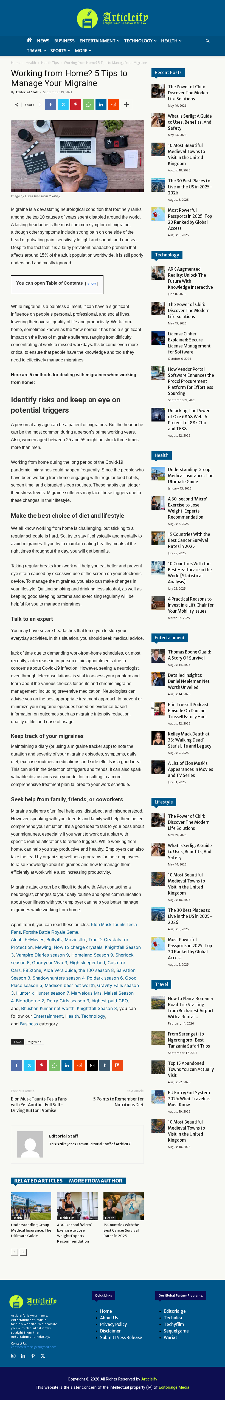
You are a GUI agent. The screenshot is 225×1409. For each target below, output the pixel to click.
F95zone (32, 970)
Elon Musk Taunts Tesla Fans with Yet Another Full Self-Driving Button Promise (39, 1104)
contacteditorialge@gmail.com (33, 1347)
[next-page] (23, 1252)
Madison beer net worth (70, 985)
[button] (207, 41)
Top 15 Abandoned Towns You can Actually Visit (191, 1069)
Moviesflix (75, 939)
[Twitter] (63, 104)
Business (64, 40)
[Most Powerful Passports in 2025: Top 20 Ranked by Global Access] (158, 214)
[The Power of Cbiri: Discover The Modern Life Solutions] (158, 91)
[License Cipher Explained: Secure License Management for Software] (158, 338)
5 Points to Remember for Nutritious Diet (118, 1101)
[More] (126, 104)
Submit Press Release (121, 1337)
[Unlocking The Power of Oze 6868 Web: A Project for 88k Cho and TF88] (158, 414)
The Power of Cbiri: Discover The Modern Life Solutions (189, 92)
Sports (58, 50)
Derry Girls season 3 (68, 1000)
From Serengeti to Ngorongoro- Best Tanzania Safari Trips (189, 1040)
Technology (138, 40)
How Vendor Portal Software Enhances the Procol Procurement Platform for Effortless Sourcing (191, 381)
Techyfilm (174, 1324)
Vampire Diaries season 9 (42, 955)
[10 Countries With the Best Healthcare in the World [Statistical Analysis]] (158, 568)
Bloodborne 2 (30, 1000)
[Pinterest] (75, 104)
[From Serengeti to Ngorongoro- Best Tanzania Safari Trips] (158, 1038)
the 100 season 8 (96, 970)
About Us (109, 1317)
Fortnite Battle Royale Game (50, 932)
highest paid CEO (110, 1000)
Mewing (43, 947)
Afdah (16, 939)
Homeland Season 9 (92, 955)
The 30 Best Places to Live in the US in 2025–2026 (190, 187)
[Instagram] (13, 1356)
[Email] (92, 1065)
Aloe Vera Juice (60, 970)
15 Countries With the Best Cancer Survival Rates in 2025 (121, 1230)
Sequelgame (176, 1331)
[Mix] (117, 1065)
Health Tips (50, 62)
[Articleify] (33, 1302)
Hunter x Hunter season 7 (42, 993)
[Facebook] (50, 104)
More (81, 50)
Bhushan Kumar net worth (47, 1008)
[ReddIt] (113, 104)
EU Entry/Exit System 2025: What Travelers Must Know (189, 1098)
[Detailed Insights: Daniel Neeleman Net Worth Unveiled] (158, 679)
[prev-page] (14, 1252)
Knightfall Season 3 (97, 1008)
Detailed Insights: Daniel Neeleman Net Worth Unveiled (189, 681)
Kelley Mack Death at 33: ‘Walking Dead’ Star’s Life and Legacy (189, 740)
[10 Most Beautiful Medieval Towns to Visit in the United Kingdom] (158, 149)
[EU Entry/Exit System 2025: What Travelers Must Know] (158, 1097)
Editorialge (175, 1311)
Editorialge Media (174, 1387)
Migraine (34, 1042)
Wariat (170, 1337)
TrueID (95, 939)
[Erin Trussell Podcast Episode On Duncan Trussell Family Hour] (158, 708)
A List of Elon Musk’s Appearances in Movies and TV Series (190, 769)
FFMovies (34, 939)
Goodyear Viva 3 (49, 962)
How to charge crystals (78, 947)
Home (16, 62)
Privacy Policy (113, 1324)
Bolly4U (54, 939)
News (43, 40)
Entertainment (98, 40)
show (92, 283)
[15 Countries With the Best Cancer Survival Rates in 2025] (123, 1206)
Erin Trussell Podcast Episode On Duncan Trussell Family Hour (188, 710)
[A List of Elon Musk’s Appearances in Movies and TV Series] (158, 767)
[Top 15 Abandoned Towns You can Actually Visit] (158, 1067)
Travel (34, 50)
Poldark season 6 (105, 978)
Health (169, 40)
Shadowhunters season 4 (59, 978)
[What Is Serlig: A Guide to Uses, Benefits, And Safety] (158, 120)
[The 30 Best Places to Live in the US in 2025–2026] (158, 185)
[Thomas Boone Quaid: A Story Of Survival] (158, 656)
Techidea (173, 1317)
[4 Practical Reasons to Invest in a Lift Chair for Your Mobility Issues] (158, 603)
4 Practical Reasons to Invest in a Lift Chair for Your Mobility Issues (191, 605)
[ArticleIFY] (112, 18)
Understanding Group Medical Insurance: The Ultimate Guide (31, 1230)
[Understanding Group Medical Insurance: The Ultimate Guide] (31, 1206)
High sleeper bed (87, 962)
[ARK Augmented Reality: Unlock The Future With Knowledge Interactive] (158, 273)
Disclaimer (110, 1331)
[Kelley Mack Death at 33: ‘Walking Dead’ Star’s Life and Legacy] (158, 738)
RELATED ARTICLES (38, 1181)
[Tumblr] (104, 1065)
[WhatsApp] (88, 104)
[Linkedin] (100, 104)
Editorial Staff (27, 92)
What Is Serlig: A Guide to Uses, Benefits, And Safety (190, 122)
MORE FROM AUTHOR (96, 1181)
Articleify (149, 1379)
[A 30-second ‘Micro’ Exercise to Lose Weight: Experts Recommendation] (77, 1206)
